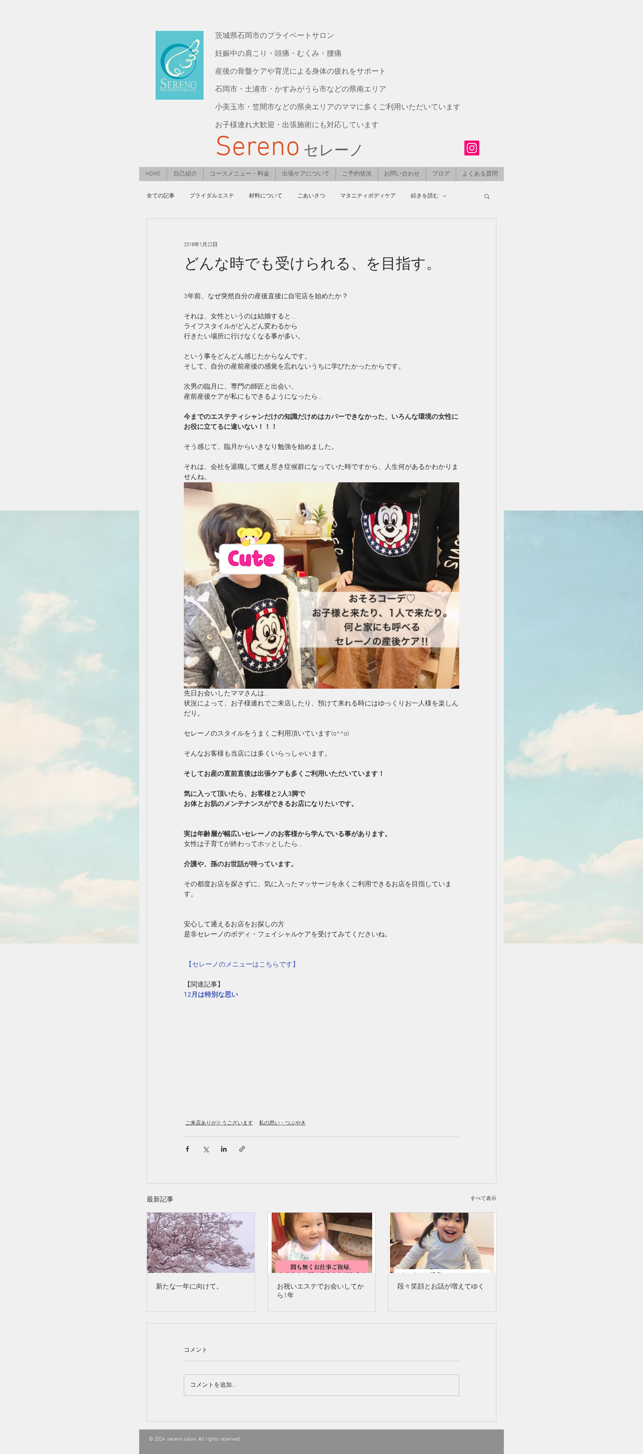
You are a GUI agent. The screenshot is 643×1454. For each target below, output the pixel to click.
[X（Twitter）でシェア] (205, 1148)
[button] (486, 196)
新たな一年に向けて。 (189, 1287)
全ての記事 (161, 196)
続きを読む (425, 196)
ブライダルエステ (211, 196)
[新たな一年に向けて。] (201, 1243)
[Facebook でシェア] (187, 1148)
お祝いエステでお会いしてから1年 (320, 1291)
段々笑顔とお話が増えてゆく (440, 1287)
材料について (265, 196)
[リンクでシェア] (242, 1148)
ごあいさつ (311, 196)
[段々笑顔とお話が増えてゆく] (442, 1243)
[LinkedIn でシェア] (223, 1148)
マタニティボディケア (368, 196)
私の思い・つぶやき (282, 1123)
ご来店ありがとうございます (219, 1123)
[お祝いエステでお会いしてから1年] (321, 1243)
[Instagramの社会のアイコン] (471, 148)
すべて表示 (483, 1199)
